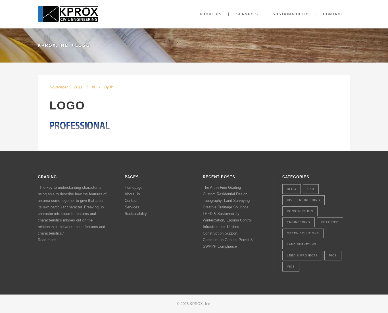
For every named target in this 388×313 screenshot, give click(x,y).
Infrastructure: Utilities (221, 227)
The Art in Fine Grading (222, 187)
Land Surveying (301, 244)
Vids (291, 266)
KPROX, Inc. (54, 45)
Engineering (298, 222)
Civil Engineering (303, 200)
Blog (291, 188)
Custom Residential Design (225, 194)
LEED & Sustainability (221, 214)
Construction (300, 211)
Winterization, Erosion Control (227, 220)
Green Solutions (303, 233)
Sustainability (136, 214)
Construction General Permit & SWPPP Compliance (228, 243)
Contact (131, 200)
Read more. (47, 240)
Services (132, 207)
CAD (310, 188)
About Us (132, 194)
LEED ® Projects (302, 255)
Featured (330, 222)
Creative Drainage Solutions (226, 207)
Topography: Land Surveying (226, 200)
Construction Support (220, 233)
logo (67, 105)
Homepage (133, 187)
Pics (333, 255)
